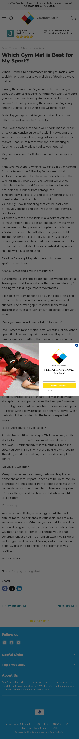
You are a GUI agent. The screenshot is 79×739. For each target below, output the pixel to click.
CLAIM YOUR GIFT (59, 385)
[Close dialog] (76, 345)
